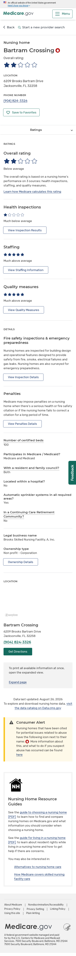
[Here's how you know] (38, 4)
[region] (38, 603)
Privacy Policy (12, 908)
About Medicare (13, 904)
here (19, 754)
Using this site (12, 913)
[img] (20, 65)
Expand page (18, 682)
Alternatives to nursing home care (37, 867)
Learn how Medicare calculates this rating (32, 191)
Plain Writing (33, 913)
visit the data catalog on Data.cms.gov (43, 706)
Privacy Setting (35, 909)
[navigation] (38, 130)
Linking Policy (57, 908)
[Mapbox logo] (12, 615)
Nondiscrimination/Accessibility (46, 904)
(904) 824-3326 (15, 101)
